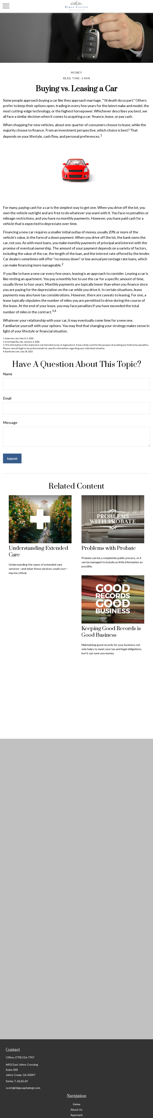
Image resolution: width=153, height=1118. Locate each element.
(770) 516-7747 (24, 1057)
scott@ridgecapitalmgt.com (23, 1088)
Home (76, 1104)
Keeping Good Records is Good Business (111, 632)
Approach (77, 1115)
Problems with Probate (108, 548)
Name (7, 374)
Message (10, 422)
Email (7, 398)
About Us (76, 1109)
